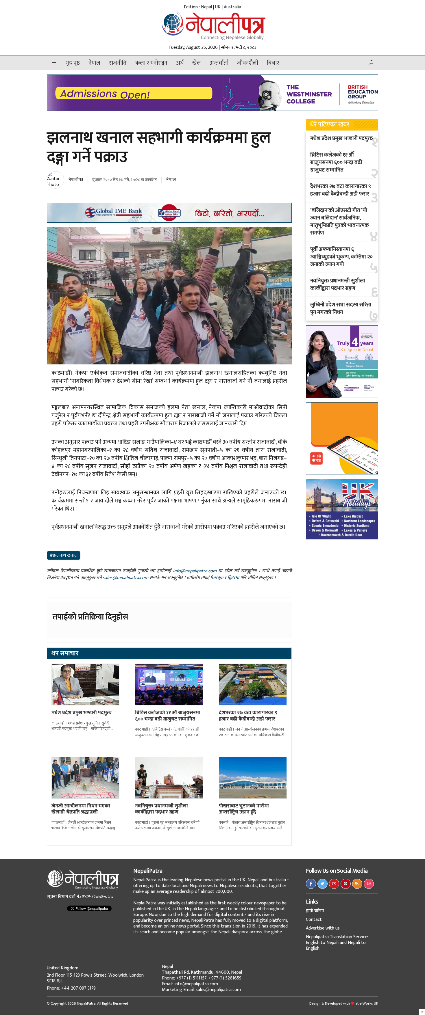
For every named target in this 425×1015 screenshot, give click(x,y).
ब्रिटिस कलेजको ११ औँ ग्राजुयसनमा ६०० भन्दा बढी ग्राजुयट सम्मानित (167, 715)
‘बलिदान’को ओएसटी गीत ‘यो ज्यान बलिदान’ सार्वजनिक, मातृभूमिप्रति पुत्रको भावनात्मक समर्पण (339, 222)
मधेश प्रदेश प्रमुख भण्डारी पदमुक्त (81, 712)
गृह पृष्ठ (73, 63)
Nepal (206, 7)
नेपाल (94, 63)
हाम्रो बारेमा (315, 911)
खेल (196, 63)
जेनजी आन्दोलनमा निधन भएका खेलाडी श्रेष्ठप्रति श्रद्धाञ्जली (80, 809)
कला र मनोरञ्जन (151, 63)
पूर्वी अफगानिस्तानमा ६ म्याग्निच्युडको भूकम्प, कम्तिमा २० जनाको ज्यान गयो (341, 257)
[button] (54, 62)
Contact (314, 919)
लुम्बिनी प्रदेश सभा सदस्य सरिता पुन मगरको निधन (340, 308)
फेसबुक (216, 578)
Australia (232, 7)
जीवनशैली (247, 63)
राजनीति (118, 63)
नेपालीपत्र (76, 179)
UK (218, 7)
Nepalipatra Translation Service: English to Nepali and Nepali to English (337, 942)
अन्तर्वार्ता (219, 63)
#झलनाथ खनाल (63, 555)
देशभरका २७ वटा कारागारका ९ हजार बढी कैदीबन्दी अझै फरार (248, 715)
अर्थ (180, 63)
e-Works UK (368, 1003)
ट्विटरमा (233, 578)
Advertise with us (323, 928)
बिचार (273, 63)
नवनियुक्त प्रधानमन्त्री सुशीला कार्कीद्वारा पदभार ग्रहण (161, 809)
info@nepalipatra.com (195, 571)
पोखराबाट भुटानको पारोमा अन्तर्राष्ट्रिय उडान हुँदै (244, 809)
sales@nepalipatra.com (125, 578)
